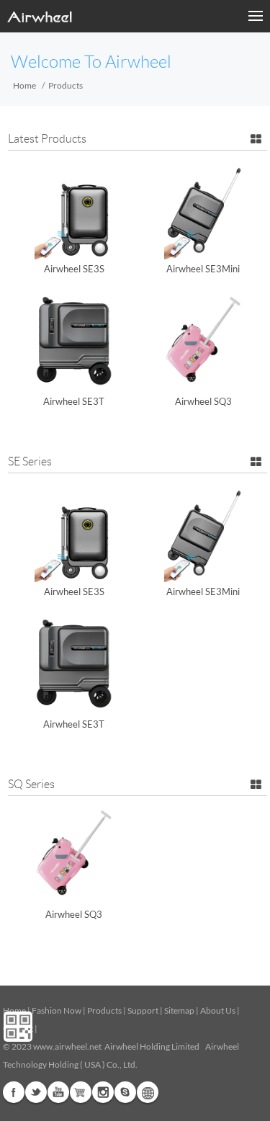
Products (104, 1010)
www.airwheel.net (67, 1046)
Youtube (58, 1092)
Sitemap (179, 1010)
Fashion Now (56, 1010)
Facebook (13, 1092)
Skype (125, 1092)
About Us (217, 1010)
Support (142, 1010)
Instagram (103, 1092)
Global (147, 1092)
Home (24, 85)
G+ (80, 1092)
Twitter (36, 1092)
